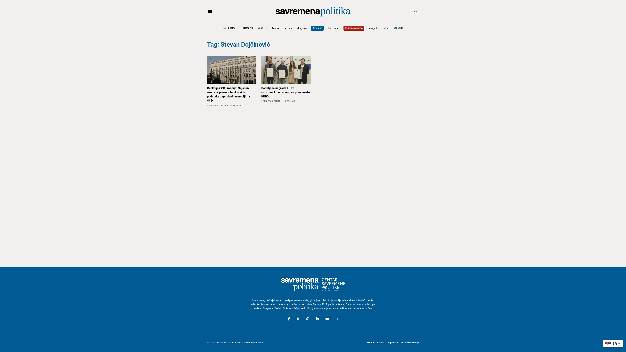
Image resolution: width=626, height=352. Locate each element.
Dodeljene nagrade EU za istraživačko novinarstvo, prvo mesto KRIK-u (285, 92)
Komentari (333, 28)
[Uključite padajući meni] (266, 28)
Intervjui (288, 28)
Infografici (374, 28)
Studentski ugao (354, 28)
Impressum (393, 342)
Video (387, 28)
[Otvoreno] (210, 11)
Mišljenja (302, 28)
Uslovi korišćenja (410, 342)
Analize (276, 28)
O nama (371, 342)
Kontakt (381, 342)
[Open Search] (416, 11)
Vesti (260, 27)
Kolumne (317, 28)
